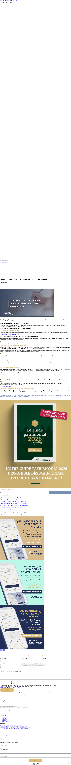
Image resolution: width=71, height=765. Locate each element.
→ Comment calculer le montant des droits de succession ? (10, 334)
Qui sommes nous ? (5, 733)
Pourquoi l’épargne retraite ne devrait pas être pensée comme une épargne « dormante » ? (15, 727)
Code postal (2, 663)
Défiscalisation (4, 264)
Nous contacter (2, 649)
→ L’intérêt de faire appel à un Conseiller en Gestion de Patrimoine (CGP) (13, 512)
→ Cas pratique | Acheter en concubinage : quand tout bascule (11, 507)
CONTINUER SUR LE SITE (5, 709)
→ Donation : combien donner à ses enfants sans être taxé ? (10, 497)
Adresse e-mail (24, 658)
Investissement (4, 266)
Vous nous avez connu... (37, 663)
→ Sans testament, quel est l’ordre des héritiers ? (8, 357)
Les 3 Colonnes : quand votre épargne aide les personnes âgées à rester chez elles (14, 728)
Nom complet (3, 658)
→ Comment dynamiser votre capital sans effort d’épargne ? (10, 510)
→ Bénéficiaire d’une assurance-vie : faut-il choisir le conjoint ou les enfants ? (13, 514)
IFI (2, 263)
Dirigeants (4, 720)
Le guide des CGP (5, 721)
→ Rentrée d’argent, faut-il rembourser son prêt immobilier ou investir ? (12, 499)
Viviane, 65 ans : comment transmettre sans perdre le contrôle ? (11, 725)
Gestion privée (4, 262)
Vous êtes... (23, 663)
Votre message (2, 667)
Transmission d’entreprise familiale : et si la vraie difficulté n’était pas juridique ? (14, 726)
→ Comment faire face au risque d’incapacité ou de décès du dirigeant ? (12, 509)
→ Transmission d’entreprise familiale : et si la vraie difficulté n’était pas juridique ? (14, 505)
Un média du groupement (4, 710)
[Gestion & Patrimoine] (8, 0)
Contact (3, 734)
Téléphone (43, 658)
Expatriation (4, 265)
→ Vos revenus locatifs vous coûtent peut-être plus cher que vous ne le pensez (13, 501)
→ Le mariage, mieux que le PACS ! (6, 386)
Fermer (34, 764)
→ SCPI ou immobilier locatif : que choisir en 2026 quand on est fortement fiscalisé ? (15, 503)
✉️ (0, 317)
